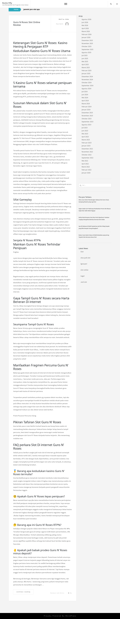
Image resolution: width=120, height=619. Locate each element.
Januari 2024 (86, 110)
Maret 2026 (86, 31)
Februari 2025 (86, 70)
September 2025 (87, 49)
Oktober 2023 (86, 119)
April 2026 (85, 28)
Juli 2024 (84, 92)
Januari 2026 (86, 37)
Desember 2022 (87, 149)
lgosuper (84, 264)
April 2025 (85, 64)
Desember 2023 (87, 113)
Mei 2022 (85, 161)
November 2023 (87, 116)
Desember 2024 (87, 76)
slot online (84, 270)
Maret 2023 (86, 140)
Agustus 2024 (86, 89)
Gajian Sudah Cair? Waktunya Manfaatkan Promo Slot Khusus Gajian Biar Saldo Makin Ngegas (95, 209)
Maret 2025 (86, 67)
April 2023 (85, 137)
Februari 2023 (86, 143)
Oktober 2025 (86, 46)
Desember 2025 (87, 40)
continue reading (23, 591)
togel (82, 276)
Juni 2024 (85, 95)
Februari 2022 (86, 170)
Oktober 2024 (86, 83)
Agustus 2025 (86, 52)
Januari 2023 (86, 146)
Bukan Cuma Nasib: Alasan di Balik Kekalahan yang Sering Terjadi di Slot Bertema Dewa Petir (94, 236)
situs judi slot (85, 258)
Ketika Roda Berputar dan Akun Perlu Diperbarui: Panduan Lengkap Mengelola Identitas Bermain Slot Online (94, 218)
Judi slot (84, 282)
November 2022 (87, 152)
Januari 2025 (86, 73)
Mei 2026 (85, 25)
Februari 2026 (86, 34)
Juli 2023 (84, 128)
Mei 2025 (85, 61)
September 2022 (87, 158)
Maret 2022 (86, 167)
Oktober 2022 (86, 155)
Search (111, 4)
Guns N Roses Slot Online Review (26, 23)
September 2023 (87, 122)
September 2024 (87, 86)
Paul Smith (59, 23)
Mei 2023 (85, 134)
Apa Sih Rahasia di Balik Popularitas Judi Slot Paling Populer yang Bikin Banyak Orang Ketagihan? (94, 227)
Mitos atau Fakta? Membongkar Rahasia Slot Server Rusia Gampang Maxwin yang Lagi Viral (94, 201)
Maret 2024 (86, 104)
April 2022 (85, 164)
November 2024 (87, 80)
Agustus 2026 (86, 19)
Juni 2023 (85, 131)
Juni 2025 (85, 58)
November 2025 (87, 43)
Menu (117, 4)
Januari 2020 (86, 173)
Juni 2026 (85, 22)
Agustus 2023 (86, 125)
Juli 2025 (84, 55)
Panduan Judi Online (57, 593)
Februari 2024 (86, 107)
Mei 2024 (85, 98)
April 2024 (85, 101)
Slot (82, 252)
